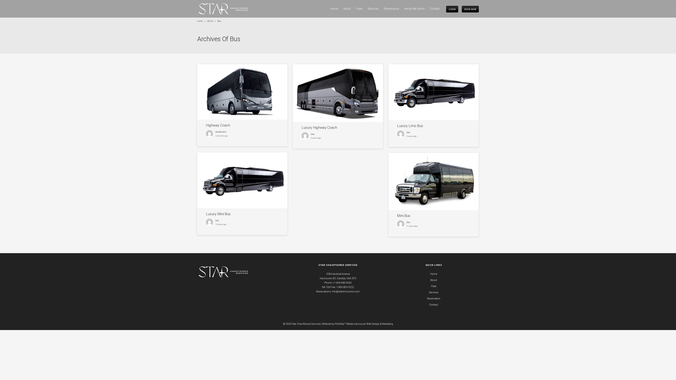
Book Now (470, 9)
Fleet (359, 8)
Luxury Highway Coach (319, 127)
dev (313, 134)
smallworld (220, 132)
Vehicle (210, 21)
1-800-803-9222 (345, 287)
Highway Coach (218, 125)
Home (334, 8)
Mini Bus (403, 216)
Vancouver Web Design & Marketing (373, 323)
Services (373, 8)
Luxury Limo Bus (410, 126)
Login (452, 9)
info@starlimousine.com (346, 291)
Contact (435, 8)
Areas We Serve (414, 8)
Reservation (391, 8)
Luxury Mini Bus (218, 214)
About (347, 8)
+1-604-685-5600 (342, 282)
